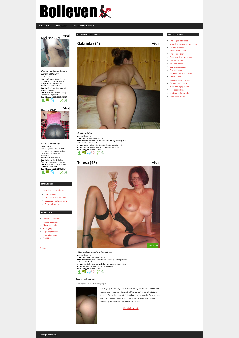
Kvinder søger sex (50, 222)
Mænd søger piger (51, 225)
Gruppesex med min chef (55, 197)
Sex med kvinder (177, 70)
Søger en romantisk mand (181, 73)
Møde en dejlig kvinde (179, 93)
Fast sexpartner (176, 60)
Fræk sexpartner (176, 54)
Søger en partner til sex (180, 80)
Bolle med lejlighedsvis (179, 86)
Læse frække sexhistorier (53, 190)
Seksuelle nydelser (177, 96)
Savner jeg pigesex (178, 67)
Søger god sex (176, 77)
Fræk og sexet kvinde (179, 41)
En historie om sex (52, 204)
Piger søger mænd (50, 232)
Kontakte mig (131, 308)
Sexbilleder (61, 26)
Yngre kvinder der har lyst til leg (183, 44)
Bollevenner (45, 26)
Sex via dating (51, 194)
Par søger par (100, 283)
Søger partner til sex (178, 83)
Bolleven (43, 248)
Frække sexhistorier (82, 26)
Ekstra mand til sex (178, 50)
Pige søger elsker (177, 90)
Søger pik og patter (178, 47)
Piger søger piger (50, 235)
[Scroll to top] (234, 333)
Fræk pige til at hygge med (181, 57)
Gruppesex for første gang (56, 201)
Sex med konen (85, 279)
